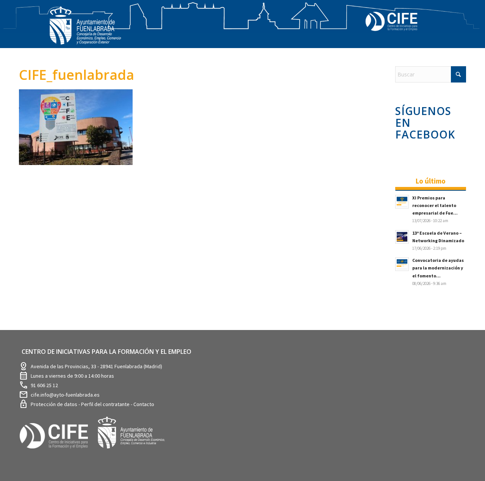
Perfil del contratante (106, 404)
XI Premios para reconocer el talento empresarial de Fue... (435, 205)
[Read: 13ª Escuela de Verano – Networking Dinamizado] (402, 237)
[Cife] (57, 454)
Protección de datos (54, 404)
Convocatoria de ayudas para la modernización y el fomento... (438, 267)
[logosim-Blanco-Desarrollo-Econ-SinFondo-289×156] (85, 30)
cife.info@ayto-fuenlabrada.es (65, 394)
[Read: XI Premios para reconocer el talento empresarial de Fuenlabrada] (402, 202)
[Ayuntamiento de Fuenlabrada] (135, 454)
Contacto (143, 404)
